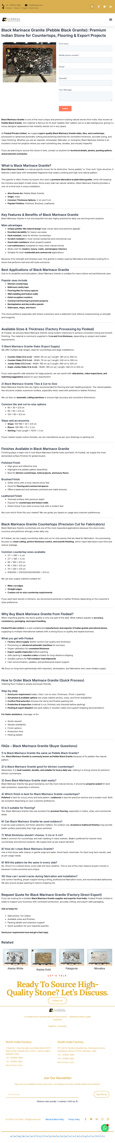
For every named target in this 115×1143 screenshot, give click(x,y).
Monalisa (99, 968)
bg (19, 1136)
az (15, 1136)
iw (47, 1136)
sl (81, 1136)
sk (78, 1136)
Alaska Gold (43, 969)
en (32, 1136)
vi (104, 1136)
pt (66, 1136)
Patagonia (72, 968)
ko (58, 1136)
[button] (92, 6)
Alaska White (15, 968)
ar (11, 1136)
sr (89, 1136)
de (23, 1136)
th (97, 1136)
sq (85, 1136)
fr (36, 1136)
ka (54, 1136)
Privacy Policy (74, 1119)
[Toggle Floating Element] (105, 1128)
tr (100, 1136)
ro (70, 1136)
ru (74, 1136)
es (28, 1136)
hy (39, 1136)
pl (62, 1136)
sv (93, 1136)
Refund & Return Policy (54, 1119)
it (43, 1136)
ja (50, 1136)
